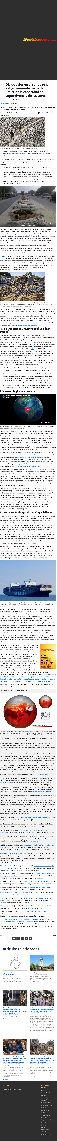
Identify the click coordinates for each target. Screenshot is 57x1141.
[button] (14, 938)
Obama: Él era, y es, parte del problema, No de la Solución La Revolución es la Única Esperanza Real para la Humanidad (15, 1010)
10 (0, 919)
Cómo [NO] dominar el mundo (39, 973)
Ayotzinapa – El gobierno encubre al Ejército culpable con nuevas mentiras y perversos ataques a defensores (42, 1009)
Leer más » (5, 985)
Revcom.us (4, 103)
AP (45, 148)
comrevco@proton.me (12, 1089)
